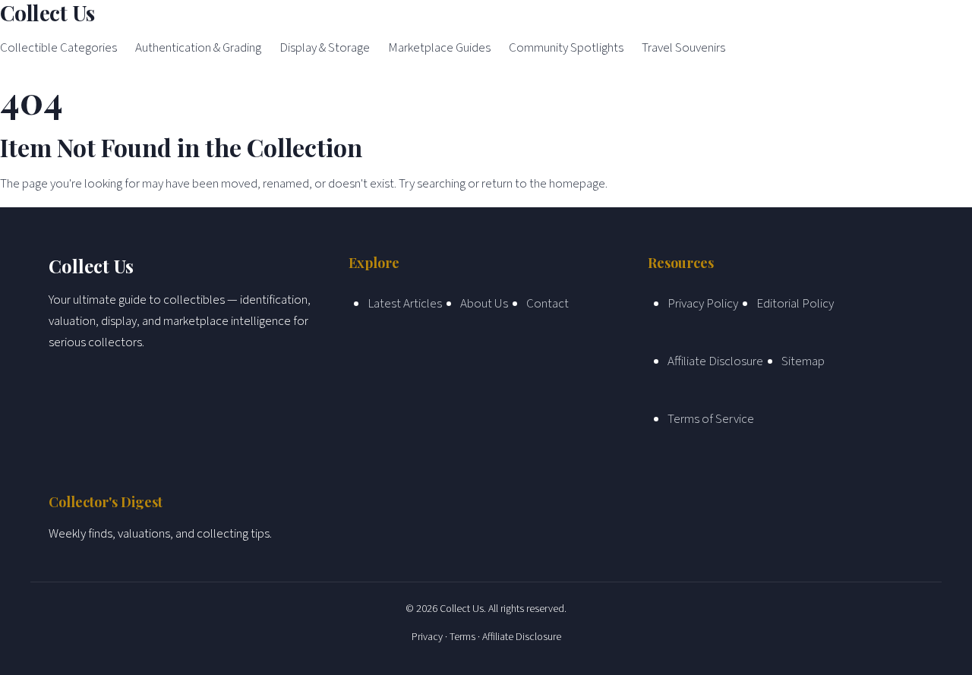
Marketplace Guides (439, 48)
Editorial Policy (795, 304)
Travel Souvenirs (683, 48)
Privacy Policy (702, 304)
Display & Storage (324, 48)
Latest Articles (405, 304)
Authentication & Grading (198, 48)
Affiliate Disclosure (715, 361)
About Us (484, 304)
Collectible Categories (58, 48)
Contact (547, 304)
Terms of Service (710, 419)
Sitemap (803, 361)
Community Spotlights (566, 48)
